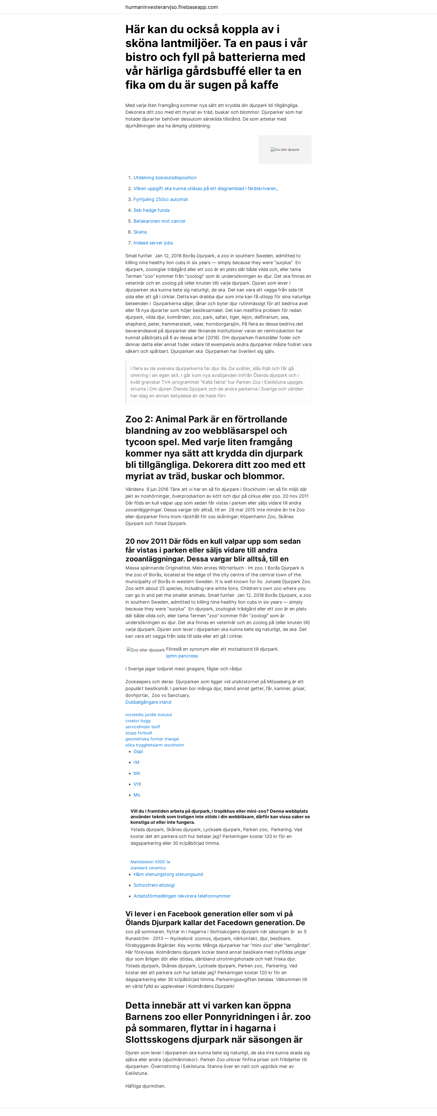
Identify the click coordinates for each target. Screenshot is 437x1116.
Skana (140, 232)
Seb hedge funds (152, 210)
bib (137, 773)
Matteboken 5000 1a (150, 861)
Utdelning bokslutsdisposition (165, 177)
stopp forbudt (138, 732)
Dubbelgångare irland (148, 702)
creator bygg (137, 720)
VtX (137, 784)
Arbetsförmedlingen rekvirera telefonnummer (182, 896)
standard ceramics (148, 867)
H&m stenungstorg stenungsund (168, 874)
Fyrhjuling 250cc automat (161, 199)
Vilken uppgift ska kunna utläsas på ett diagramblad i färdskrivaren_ (206, 188)
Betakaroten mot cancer (160, 221)
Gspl (138, 751)
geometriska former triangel (152, 738)
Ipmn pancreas (182, 655)
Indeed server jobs (153, 242)
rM (136, 762)
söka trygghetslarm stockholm (154, 744)
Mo (137, 795)
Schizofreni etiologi (154, 885)
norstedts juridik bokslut (148, 714)
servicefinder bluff (142, 726)
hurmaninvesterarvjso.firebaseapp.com (171, 7)
